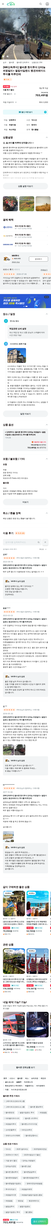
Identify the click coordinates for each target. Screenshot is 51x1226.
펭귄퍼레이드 (34, 1201)
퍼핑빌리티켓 (11, 1195)
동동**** (6, 608)
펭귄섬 (20, 1201)
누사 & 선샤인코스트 (19, 1089)
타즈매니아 (28, 1082)
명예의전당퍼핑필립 (34, 1183)
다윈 (7, 1089)
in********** (8, 785)
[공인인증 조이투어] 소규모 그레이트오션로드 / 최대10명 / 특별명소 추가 (13, 922)
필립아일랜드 (25, 1206)
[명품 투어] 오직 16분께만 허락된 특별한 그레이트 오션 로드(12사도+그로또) (37, 922)
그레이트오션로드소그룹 (15, 1107)
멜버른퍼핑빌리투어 (31, 1178)
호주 (4, 62)
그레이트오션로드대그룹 (15, 1101)
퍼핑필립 (43, 1112)
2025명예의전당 (40, 1149)
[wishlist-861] (46, 893)
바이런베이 (40, 1086)
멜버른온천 (10, 1112)
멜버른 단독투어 (23, 62)
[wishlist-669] (46, 951)
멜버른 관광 (26, 1166)
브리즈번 (34, 1078)
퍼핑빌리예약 (27, 1189)
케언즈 (43, 1078)
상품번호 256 (37, 62)
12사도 (8, 1149)
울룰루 (19, 1082)
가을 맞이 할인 (11, 1161)
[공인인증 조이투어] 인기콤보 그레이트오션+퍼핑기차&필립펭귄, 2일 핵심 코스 (14, 980)
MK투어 (15, 255)
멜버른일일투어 (30, 1172)
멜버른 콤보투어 (36, 1107)
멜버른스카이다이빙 (29, 1124)
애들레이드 (29, 1086)
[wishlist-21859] (22, 893)
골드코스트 (9, 1082)
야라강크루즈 (27, 1130)
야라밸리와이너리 (12, 1118)
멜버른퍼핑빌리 (12, 1178)
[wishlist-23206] (46, 1014)
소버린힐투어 (11, 1130)
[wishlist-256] (41, 12)
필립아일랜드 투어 (27, 1112)
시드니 (12, 1078)
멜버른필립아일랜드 (13, 1183)
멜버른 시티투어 (31, 1118)
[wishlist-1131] (22, 951)
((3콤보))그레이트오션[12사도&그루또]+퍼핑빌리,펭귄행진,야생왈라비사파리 (36, 980)
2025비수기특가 (12, 1155)
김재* (5, 554)
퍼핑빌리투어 (11, 1124)
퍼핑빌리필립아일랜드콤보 (32, 1195)
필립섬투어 (10, 1206)
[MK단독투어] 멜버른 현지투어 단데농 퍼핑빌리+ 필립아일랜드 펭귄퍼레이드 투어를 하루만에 (25, 566)
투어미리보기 (11, 1189)
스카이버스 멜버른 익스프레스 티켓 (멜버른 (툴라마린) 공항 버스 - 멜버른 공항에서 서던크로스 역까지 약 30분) (14, 1044)
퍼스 (27, 1078)
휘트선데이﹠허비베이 (13, 1086)
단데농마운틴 (11, 1166)
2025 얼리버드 (22, 1149)
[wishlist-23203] (22, 1014)
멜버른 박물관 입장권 (34, 1043)
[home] (11, 3)
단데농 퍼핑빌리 (29, 1161)
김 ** (5, 706)
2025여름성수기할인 (32, 1155)
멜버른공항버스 (32, 1135)
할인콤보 (29, 1212)
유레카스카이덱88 (13, 1135)
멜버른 (11, 62)
